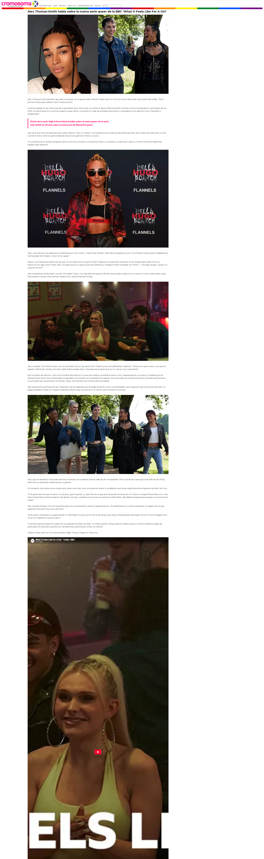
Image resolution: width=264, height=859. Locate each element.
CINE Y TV (72, 6)
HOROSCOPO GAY (85, 6)
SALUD (97, 6)
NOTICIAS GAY (45, 6)
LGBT (55, 6)
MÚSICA (62, 6)
